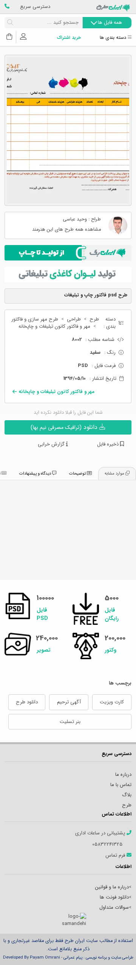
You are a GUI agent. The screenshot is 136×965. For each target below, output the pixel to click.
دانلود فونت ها (114, 897)
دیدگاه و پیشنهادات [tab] (35, 473)
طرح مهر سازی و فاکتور (34, 319)
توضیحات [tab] (78, 473)
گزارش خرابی (52, 444)
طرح (94, 319)
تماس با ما (120, 785)
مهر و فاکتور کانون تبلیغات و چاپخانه (54, 326)
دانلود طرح (27, 702)
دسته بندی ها (114, 38)
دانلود (65, 427)
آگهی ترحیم (69, 702)
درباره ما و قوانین (112, 887)
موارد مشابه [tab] (115, 473)
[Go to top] (115, 948)
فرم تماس (116, 855)
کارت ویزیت (112, 702)
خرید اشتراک (69, 38)
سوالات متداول (114, 907)
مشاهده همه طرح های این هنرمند (66, 229)
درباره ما (123, 774)
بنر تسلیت (70, 722)
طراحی (74, 319)
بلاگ (126, 795)
